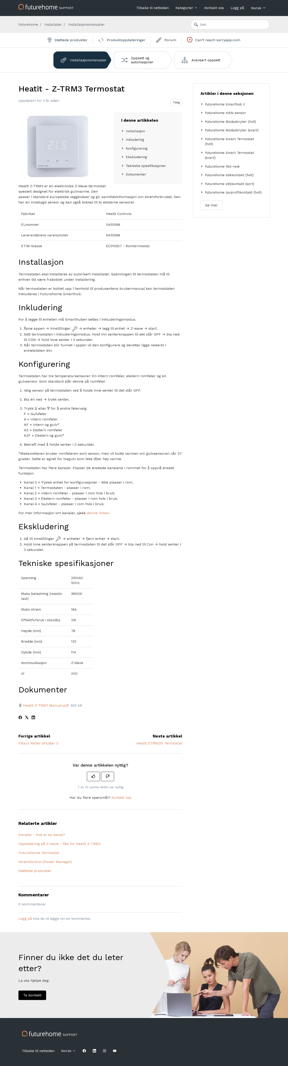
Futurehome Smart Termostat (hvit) (229, 141)
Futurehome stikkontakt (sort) (229, 184)
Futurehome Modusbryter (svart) (232, 130)
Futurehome (28, 25)
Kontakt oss (214, 8)
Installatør (53, 25)
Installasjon (135, 131)
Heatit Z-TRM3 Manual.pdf (46, 705)
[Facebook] (20, 718)
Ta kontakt (32, 995)
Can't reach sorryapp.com (217, 40)
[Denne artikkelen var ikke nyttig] (107, 776)
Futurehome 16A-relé (222, 166)
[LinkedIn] (33, 718)
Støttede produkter (70, 40)
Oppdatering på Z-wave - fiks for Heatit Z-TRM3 (59, 844)
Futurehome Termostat (38, 853)
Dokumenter (136, 174)
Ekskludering (136, 157)
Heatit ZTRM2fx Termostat (159, 743)
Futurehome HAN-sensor (225, 113)
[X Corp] (27, 718)
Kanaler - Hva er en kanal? (41, 835)
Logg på (25, 919)
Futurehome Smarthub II (225, 104)
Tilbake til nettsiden (152, 8)
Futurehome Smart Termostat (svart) (229, 155)
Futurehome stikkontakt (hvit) (229, 175)
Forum (169, 40)
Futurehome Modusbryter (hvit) (230, 122)
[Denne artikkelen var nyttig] (93, 776)
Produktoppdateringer (125, 40)
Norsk (256, 8)
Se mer (211, 205)
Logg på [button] (237, 8)
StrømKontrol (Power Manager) (45, 862)
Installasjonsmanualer (86, 25)
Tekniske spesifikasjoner (146, 166)
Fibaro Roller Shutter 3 (38, 743)
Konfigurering (137, 148)
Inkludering (135, 140)
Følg (176, 102)
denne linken (98, 513)
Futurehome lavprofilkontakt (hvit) (233, 192)
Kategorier (185, 8)
